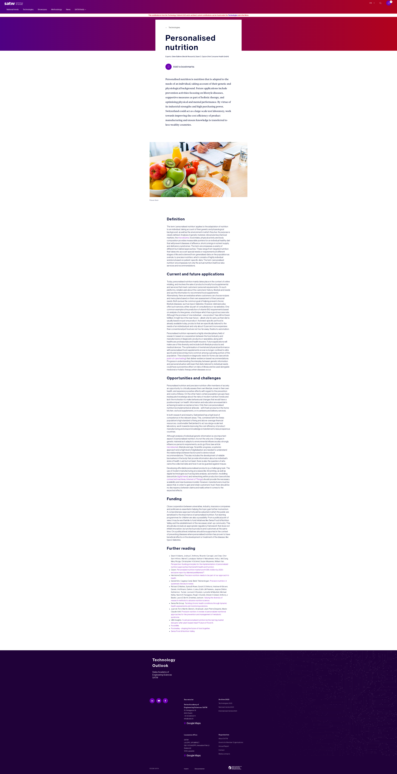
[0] (389, 3)
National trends (13, 9)
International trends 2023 (228, 711)
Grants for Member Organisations (231, 742)
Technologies (28, 9)
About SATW (223, 739)
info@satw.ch (188, 719)
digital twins (182, 476)
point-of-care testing (176, 358)
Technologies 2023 (225, 703)
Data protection (200, 769)
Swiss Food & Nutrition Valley (183, 631)
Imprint (186, 769)
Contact (222, 750)
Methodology (56, 9)
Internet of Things (194, 479)
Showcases (42, 9)
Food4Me (175, 626)
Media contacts (224, 754)
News (68, 9)
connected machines (176, 479)
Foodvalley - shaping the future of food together (190, 628)
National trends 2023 (226, 707)
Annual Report (224, 746)
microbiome (183, 238)
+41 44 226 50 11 (190, 716)
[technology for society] (10, 3)
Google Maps (194, 723)
